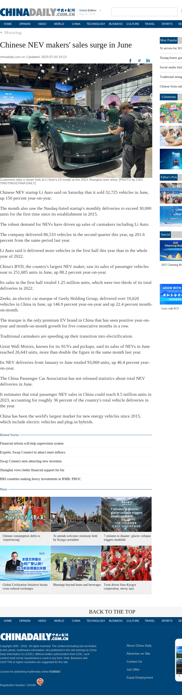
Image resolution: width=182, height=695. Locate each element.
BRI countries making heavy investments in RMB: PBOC (40, 479)
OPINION (24, 24)
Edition (87, 10)
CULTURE (133, 24)
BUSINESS (116, 24)
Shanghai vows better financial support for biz (32, 470)
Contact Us (134, 661)
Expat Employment (140, 677)
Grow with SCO (170, 308)
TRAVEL (150, 24)
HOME (8, 24)
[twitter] (148, 61)
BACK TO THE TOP (112, 612)
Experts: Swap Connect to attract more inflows (32, 452)
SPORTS (167, 24)
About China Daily (139, 645)
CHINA (76, 24)
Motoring (13, 32)
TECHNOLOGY (96, 24)
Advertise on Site (138, 653)
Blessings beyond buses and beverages (77, 584)
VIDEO (42, 24)
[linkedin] (139, 61)
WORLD (59, 24)
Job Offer (133, 669)
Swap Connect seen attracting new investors (31, 461)
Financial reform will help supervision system (31, 443)
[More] (131, 62)
